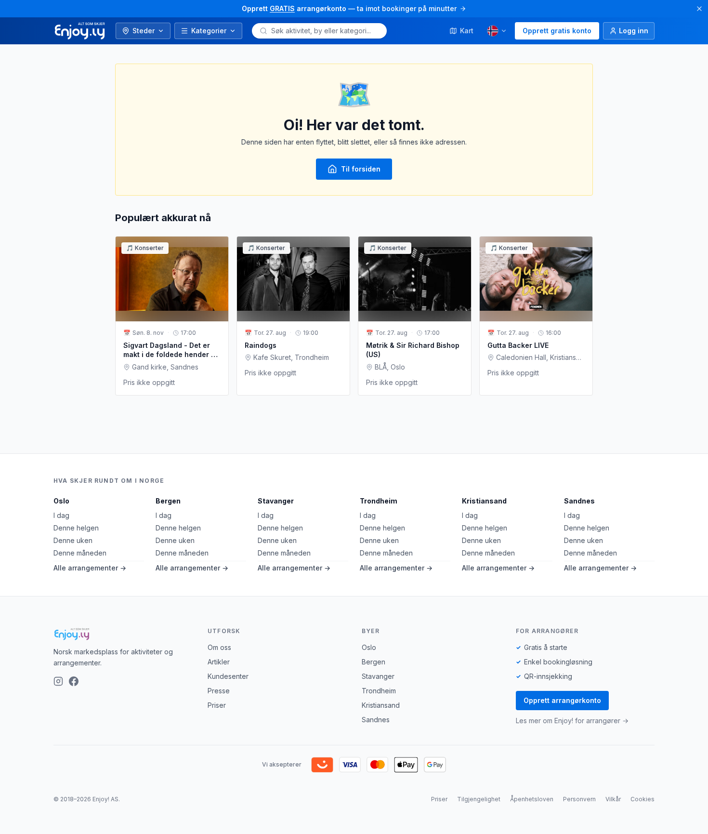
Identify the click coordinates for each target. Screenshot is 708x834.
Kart (466, 30)
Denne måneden (79, 553)
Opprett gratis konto (557, 30)
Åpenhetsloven (531, 799)
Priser (217, 705)
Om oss (219, 647)
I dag (61, 515)
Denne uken (72, 540)
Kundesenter (228, 676)
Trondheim (378, 501)
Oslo (61, 501)
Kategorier (208, 30)
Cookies (642, 799)
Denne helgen (76, 528)
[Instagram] (58, 681)
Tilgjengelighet (478, 799)
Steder (143, 30)
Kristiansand (484, 501)
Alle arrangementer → (89, 568)
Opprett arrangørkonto (562, 700)
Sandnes (579, 501)
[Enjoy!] (122, 634)
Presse (219, 691)
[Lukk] (699, 8)
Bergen (168, 501)
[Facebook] (74, 681)
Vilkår (613, 799)
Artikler (219, 662)
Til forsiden (360, 169)
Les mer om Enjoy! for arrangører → (572, 720)
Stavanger (276, 501)
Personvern (579, 799)
